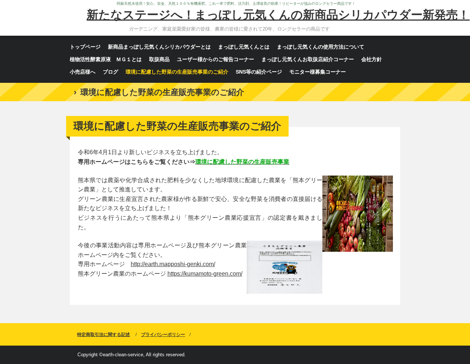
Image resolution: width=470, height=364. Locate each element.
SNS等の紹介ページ (259, 72)
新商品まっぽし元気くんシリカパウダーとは (159, 47)
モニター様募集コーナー (317, 72)
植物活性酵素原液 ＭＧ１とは (106, 59)
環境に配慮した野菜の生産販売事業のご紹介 (177, 72)
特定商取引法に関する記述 (103, 334)
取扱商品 (159, 59)
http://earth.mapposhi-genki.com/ (173, 264)
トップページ (85, 47)
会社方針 (371, 59)
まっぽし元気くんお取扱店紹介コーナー (307, 59)
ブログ (110, 72)
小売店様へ (82, 72)
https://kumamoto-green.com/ (204, 274)
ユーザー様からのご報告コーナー (215, 59)
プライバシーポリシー (163, 334)
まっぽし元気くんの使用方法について (320, 47)
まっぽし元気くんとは (244, 47)
